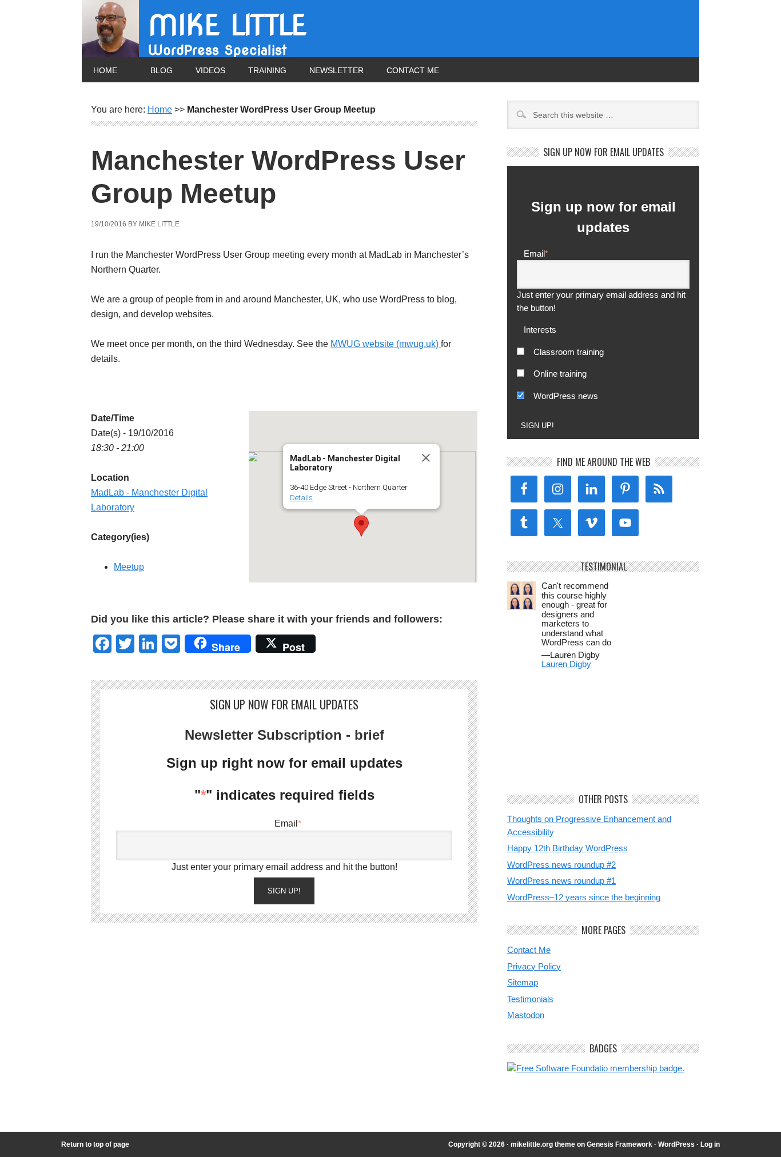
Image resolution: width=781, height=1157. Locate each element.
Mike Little (227, 25)
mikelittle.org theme (543, 1144)
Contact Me (412, 70)
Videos (210, 70)
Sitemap (522, 982)
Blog (161, 70)
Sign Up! (284, 891)
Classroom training (568, 352)
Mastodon (525, 1015)
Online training (560, 373)
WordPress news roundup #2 (561, 864)
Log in (710, 1144)
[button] (361, 526)
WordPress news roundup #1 (561, 880)
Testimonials (530, 999)
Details (301, 497)
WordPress (676, 1144)
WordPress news (565, 396)
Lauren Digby (566, 664)
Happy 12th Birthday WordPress (567, 848)
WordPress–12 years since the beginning (583, 897)
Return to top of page (95, 1144)
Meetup (129, 567)
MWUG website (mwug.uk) (385, 344)
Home (105, 70)
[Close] (426, 458)
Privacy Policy (534, 966)
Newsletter (336, 70)
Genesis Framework (619, 1144)
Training (267, 70)
